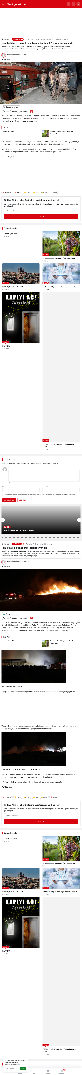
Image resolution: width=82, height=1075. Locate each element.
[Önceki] (3, 520)
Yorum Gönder (9, 500)
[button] (68, 4)
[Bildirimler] (78, 4)
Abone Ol (41, 216)
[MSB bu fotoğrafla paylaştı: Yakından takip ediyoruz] (61, 371)
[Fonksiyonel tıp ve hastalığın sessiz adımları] (61, 276)
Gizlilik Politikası (9, 1068)
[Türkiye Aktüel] (17, 4)
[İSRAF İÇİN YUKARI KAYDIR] (21, 276)
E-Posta (45, 486)
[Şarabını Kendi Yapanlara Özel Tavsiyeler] (61, 133)
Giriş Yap (22, 500)
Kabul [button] (23, 1069)
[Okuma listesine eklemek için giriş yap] (31, 111)
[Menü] (4, 4)
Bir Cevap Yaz (10, 459)
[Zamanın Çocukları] (21, 133)
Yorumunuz (12, 468)
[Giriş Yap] (74, 4)
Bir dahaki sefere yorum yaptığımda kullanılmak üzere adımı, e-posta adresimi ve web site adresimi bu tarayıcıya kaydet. (40, 494)
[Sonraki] (78, 520)
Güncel (10, 54)
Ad (4, 486)
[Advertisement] (41, 21)
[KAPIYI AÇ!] (21, 371)
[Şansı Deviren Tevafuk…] (41, 520)
